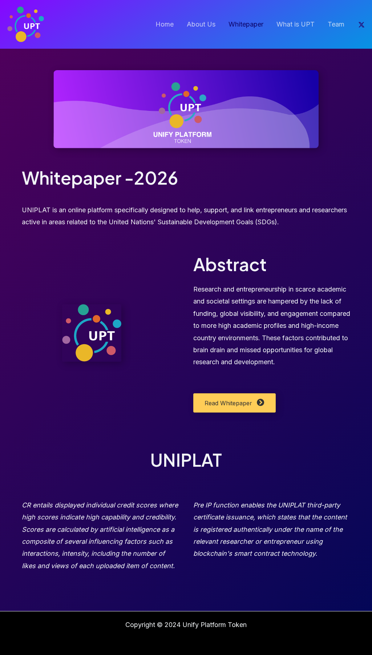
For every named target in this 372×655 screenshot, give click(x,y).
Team (336, 24)
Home (164, 24)
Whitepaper (246, 24)
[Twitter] (361, 24)
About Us (201, 24)
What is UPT (295, 24)
